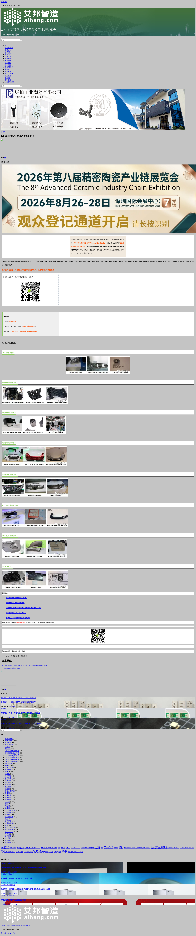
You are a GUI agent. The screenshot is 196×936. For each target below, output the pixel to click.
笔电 (6, 825)
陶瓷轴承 (8, 842)
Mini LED (8, 763)
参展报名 (8, 63)
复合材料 (8, 787)
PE (51, 847)
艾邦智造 (19, 852)
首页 (6, 46)
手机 (121, 847)
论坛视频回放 (10, 82)
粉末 (14, 852)
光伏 (6, 772)
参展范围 (8, 61)
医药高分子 (9, 780)
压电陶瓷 (8, 784)
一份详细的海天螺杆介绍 (11, 668)
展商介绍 (108, 847)
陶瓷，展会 (78, 852)
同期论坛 (8, 69)
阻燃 (59, 852)
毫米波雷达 (170, 847)
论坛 (36, 851)
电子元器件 (9, 817)
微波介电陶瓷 (18, 698)
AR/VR (7, 749)
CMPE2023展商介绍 (12, 755)
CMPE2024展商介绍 (12, 757)
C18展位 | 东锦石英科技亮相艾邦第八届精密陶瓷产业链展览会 (23, 867)
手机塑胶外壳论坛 (130, 848)
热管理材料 (9, 812)
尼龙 (97, 847)
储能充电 (8, 769)
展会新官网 (9, 48)
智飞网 (7, 78)
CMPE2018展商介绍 (12, 751)
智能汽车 (8, 797)
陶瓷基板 (71, 852)
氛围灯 (176, 848)
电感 (6, 819)
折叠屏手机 (146, 848)
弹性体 (7, 789)
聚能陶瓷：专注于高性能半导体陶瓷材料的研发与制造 (20, 713)
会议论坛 (77, 848)
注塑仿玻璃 (184, 848)
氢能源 (7, 808)
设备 (42, 851)
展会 (102, 848)
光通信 (7, 774)
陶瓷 (64, 851)
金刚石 (7, 838)
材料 (6, 804)
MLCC (7, 765)
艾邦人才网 (9, 73)
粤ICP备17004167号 (8, 933)
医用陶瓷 (8, 778)
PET (55, 847)
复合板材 (91, 848)
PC (49, 847)
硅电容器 (8, 821)
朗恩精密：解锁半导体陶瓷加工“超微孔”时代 (17, 878)
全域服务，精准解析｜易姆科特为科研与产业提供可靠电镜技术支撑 (25, 889)
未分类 (3, 132)
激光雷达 (191, 848)
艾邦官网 (8, 76)
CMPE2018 (29, 847)
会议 (72, 848)
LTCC (37, 848)
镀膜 (56, 851)
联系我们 (8, 65)
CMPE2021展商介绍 (12, 753)
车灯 (46, 852)
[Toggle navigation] (1, 38)
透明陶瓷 (8, 836)
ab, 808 (12, 706)
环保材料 (8, 814)
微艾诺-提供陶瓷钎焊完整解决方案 (13, 900)
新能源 (7, 793)
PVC (59, 848)
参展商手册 (9, 67)
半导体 (7, 782)
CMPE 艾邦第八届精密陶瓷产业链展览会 (28, 29)
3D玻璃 (20, 847)
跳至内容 (4, 2)
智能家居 (8, 795)
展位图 (7, 52)
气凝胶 (7, 806)
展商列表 (8, 54)
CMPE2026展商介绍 (12, 761)
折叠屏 (139, 848)
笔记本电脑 (9, 852)
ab (5, 158)
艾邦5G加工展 (10, 827)
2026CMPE (9, 740)
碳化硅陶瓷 (9, 823)
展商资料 (116, 848)
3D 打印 (4, 698)
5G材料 (10, 698)
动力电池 (8, 776)
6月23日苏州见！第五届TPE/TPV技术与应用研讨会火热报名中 (24, 665)
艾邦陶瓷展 (32, 698)
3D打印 (5, 847)
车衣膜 (7, 834)
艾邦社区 (8, 71)
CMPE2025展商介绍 (12, 759)
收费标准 (8, 58)
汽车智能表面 (10, 810)
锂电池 (7, 840)
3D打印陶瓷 (9, 745)
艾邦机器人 (9, 80)
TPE (63, 847)
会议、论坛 (9, 767)
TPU (68, 847)
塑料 (85, 848)
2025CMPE (9, 739)
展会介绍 (8, 50)
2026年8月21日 (6, 872)
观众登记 (8, 56)
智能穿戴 (8, 799)
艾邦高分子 (9, 832)
